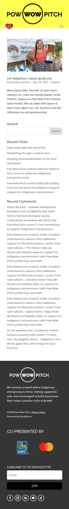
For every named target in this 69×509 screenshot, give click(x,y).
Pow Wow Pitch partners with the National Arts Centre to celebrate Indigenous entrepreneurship (33, 173)
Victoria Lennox (20, 82)
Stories (55, 82)
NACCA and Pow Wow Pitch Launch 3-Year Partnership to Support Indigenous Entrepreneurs (33, 224)
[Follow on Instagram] (18, 498)
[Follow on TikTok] (41, 498)
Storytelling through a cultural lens (28, 153)
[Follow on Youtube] (33, 498)
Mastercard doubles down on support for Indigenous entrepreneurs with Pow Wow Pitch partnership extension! (32, 256)
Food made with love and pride (26, 147)
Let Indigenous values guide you (29, 78)
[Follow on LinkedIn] (25, 498)
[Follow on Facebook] (10, 498)
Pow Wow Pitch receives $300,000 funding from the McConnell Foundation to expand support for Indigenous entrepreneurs (33, 187)
